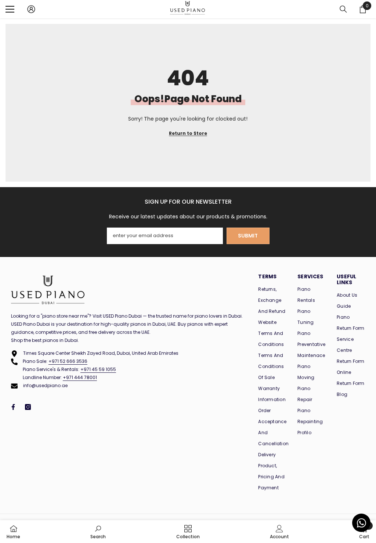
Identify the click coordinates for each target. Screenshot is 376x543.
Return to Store (188, 133)
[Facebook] (13, 407)
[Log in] (31, 9)
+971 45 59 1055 (98, 369)
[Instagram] (28, 407)
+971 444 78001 (80, 377)
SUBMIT (248, 235)
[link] (98, 532)
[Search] (343, 9)
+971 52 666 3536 (67, 361)
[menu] (10, 9)
